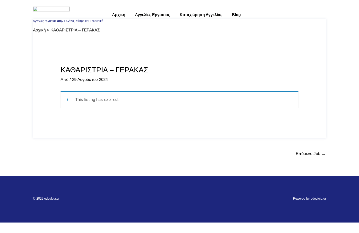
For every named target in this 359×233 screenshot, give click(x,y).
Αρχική (118, 15)
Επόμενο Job (311, 153)
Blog (236, 15)
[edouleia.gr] (51, 12)
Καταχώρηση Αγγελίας (201, 15)
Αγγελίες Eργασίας (152, 15)
